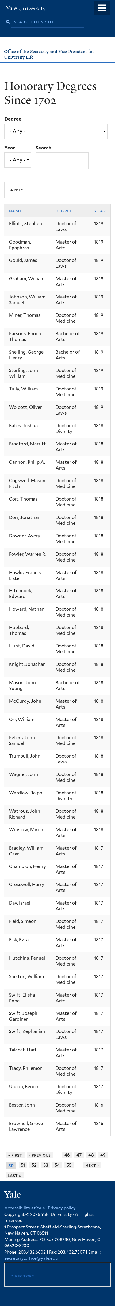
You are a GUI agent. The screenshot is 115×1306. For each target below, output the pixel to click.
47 (79, 1155)
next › (92, 1165)
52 (34, 1165)
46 (67, 1155)
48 (91, 1155)
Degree (12, 119)
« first (15, 1155)
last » (15, 1175)
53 (45, 1165)
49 (103, 1155)
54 (57, 1165)
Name (15, 210)
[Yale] (13, 1195)
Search (44, 148)
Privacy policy (62, 1207)
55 (69, 1165)
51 (23, 1165)
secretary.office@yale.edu (31, 1258)
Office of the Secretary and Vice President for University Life (49, 54)
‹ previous (40, 1155)
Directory (22, 1275)
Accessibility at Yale (24, 1207)
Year (9, 148)
